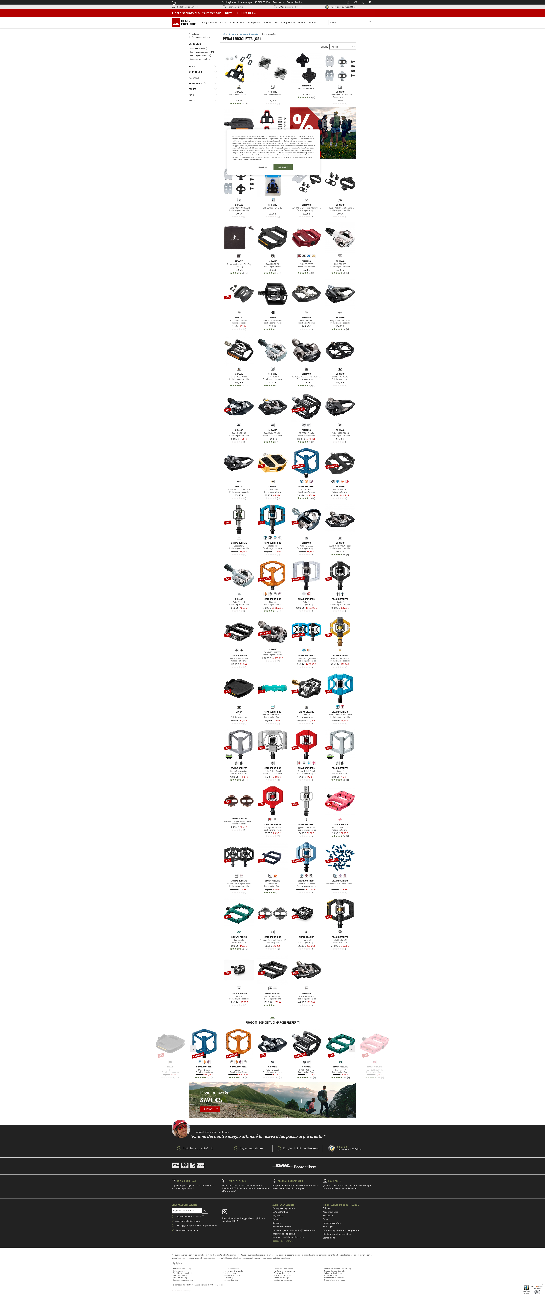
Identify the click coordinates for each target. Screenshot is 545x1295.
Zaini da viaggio (230, 1273)
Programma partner (332, 1223)
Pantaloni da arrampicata (284, 1271)
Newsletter (328, 1215)
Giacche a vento (179, 1275)
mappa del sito (182, 1285)
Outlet (312, 22)
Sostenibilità (329, 1237)
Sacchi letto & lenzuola (233, 1271)
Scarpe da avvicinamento (183, 1280)
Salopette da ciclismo (333, 1273)
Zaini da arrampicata (282, 1275)
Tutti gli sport (288, 22)
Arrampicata (253, 22)
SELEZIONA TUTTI (283, 167)
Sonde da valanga (281, 1277)
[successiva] (352, 481)
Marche (302, 22)
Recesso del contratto (283, 1240)
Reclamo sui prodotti (282, 1226)
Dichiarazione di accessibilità (337, 1234)
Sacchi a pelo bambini (182, 1273)
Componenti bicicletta (249, 34)
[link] (203, 33)
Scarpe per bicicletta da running (337, 1268)
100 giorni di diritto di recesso (291, 7)
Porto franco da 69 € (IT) (187, 7)
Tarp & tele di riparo (232, 1275)
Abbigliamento (209, 22)
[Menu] (542, 1285)
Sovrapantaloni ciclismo (334, 1277)
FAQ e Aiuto (277, 1215)
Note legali (328, 1226)
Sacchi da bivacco (231, 1268)
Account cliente (330, 1212)
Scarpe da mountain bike (334, 1271)
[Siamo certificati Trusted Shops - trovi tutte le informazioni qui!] (331, 1148)
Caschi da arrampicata (283, 1268)
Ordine (324, 46)
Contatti (276, 1219)
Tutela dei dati (309, 1230)
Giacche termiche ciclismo (335, 1280)
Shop (174, 2)
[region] (273, 152)
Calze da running (180, 1277)
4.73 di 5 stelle (343, 7)
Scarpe (223, 22)
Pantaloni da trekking (182, 1268)
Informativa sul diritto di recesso (288, 1237)
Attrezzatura (237, 22)
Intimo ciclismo (330, 1275)
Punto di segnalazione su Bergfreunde (341, 1230)
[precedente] (328, 481)
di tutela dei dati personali (253, 160)
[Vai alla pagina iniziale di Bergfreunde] (185, 22)
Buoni (325, 1219)
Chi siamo (327, 1208)
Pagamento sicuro (235, 7)
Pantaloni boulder (281, 1273)
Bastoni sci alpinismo (283, 1280)
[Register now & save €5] (272, 1100)
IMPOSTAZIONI (262, 167)
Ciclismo (267, 22)
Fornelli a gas (229, 1277)
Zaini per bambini (231, 1280)
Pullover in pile (179, 1271)
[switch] (537, 1292)
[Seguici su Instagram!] (226, 1212)
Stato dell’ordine (280, 1212)
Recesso (276, 1223)
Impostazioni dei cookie (283, 1233)
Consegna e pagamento (283, 1208)
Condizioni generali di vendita (286, 1230)
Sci (276, 22)
